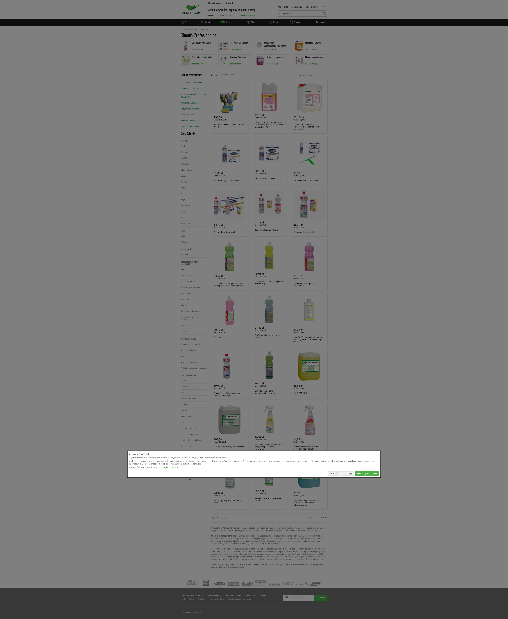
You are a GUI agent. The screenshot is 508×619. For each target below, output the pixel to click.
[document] (254, 464)
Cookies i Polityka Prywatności (166, 467)
